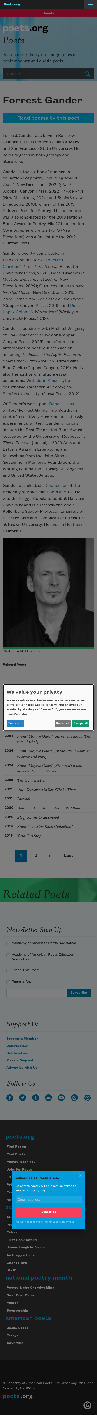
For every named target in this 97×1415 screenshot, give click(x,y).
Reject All (62, 723)
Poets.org (12, 4)
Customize (15, 723)
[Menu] (90, 4)
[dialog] (48, 707)
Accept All (80, 723)
